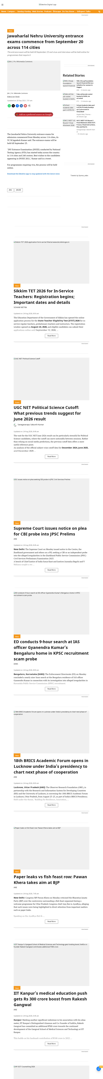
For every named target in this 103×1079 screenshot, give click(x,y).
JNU (10, 190)
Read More (51, 336)
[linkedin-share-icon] (21, 107)
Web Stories (37, 11)
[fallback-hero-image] (69, 83)
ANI (15, 539)
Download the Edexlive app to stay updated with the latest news (33, 174)
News (3, 11)
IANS (16, 664)
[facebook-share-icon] (17, 107)
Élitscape (57, 11)
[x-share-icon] (13, 107)
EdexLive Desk (13, 97)
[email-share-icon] (25, 107)
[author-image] (15, 424)
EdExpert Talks (83, 11)
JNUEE (18, 190)
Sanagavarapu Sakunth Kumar (31, 425)
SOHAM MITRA (20, 307)
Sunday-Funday (24, 11)
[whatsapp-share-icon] (9, 107)
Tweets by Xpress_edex (79, 176)
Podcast (48, 11)
